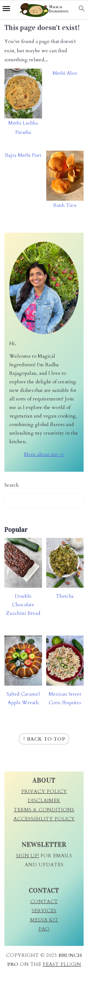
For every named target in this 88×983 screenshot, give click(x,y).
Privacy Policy (44, 791)
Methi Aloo (65, 73)
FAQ (44, 929)
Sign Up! (27, 855)
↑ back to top (44, 739)
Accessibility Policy (44, 819)
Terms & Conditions (44, 809)
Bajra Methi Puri (23, 155)
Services (44, 910)
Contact (44, 901)
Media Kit (44, 920)
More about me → (44, 454)
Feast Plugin (62, 964)
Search (11, 485)
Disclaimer (44, 800)
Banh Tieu (65, 205)
